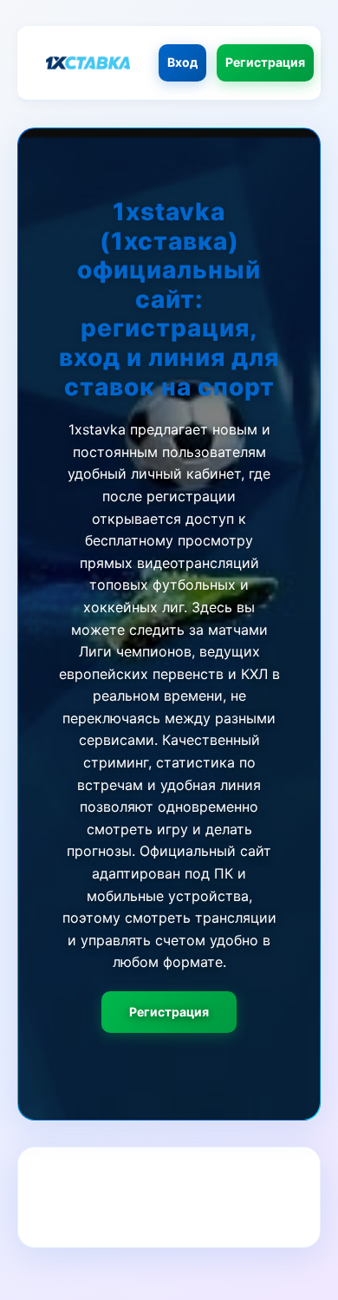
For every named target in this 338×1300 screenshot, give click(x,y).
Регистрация (265, 62)
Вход (182, 62)
